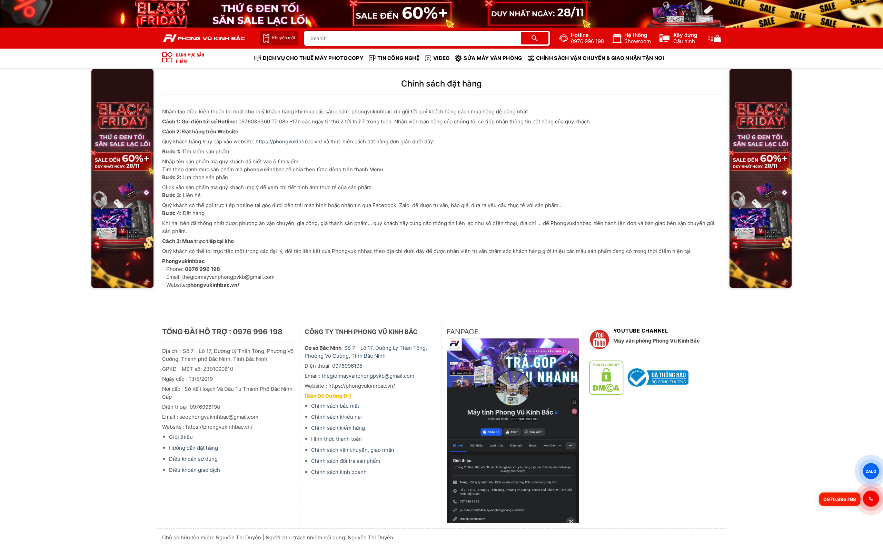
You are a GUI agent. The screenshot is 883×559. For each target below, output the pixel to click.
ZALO (870, 471)
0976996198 (347, 366)
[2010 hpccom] (761, 178)
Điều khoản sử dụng (193, 459)
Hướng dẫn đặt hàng (193, 448)
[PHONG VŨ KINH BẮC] (204, 38)
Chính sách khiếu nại (336, 417)
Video (441, 58)
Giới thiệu (181, 437)
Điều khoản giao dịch (194, 470)
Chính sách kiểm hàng (338, 428)
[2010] (122, 178)
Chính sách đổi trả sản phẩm (345, 461)
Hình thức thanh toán (336, 439)
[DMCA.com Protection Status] (606, 377)
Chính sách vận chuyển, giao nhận (352, 450)
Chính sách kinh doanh (339, 472)
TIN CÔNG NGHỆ (398, 58)
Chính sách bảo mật (335, 406)
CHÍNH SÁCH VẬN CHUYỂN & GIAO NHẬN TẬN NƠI (600, 58)
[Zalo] (871, 498)
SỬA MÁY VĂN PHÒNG (493, 58)
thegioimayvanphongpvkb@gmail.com (368, 376)
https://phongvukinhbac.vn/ (289, 141)
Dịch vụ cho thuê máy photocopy (313, 58)
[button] (714, 38)
